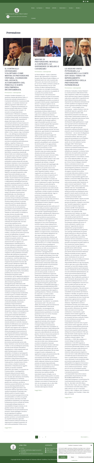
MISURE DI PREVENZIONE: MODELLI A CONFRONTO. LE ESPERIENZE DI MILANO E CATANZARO (47, 64)
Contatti (33, 18)
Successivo (85, 437)
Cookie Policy (74, 460)
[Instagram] (85, 1)
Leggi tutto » (8, 427)
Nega (72, 457)
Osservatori (62, 8)
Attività (54, 8)
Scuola (71, 8)
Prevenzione (8, 92)
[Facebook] (83, 1)
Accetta (63, 457)
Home (32, 8)
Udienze (48, 8)
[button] (91, 445)
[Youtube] (87, 1)
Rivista (78, 8)
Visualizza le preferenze (84, 457)
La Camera (39, 8)
